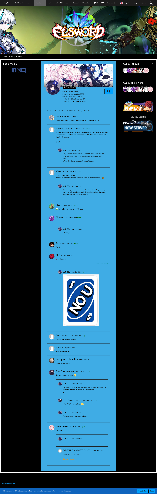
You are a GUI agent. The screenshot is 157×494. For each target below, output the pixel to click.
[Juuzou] (60, 155)
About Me (59, 110)
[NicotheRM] (51, 427)
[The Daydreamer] (51, 372)
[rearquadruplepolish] (51, 360)
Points (65, 101)
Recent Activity (74, 110)
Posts (65, 99)
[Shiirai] (51, 256)
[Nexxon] (51, 218)
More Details (142, 491)
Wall (49, 110)
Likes (86, 110)
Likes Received (76, 99)
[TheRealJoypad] (51, 129)
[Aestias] (51, 348)
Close (152, 491)
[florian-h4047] (51, 336)
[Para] (51, 244)
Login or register (140, 3)
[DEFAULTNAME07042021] (60, 455)
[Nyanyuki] (51, 118)
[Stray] (51, 206)
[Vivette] (51, 172)
